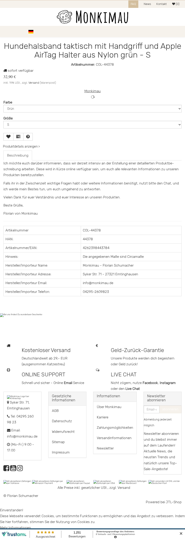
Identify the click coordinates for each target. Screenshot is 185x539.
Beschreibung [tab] (17, 155)
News (147, 4)
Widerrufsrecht (63, 432)
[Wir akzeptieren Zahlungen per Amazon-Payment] (49, 482)
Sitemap (58, 442)
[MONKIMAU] (92, 17)
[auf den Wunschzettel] (8, 137)
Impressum (61, 452)
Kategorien (16, 31)
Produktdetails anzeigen (21, 146)
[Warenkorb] (179, 31)
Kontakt (161, 4)
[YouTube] (13, 469)
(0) (177, 4)
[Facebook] (6, 469)
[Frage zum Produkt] (28, 137)
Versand (33, 82)
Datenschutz (62, 421)
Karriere (102, 417)
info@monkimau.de (22, 436)
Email (68, 383)
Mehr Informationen (15, 528)
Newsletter (105, 448)
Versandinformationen (114, 438)
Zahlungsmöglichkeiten (115, 428)
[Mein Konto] (171, 31)
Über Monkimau (109, 407)
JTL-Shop (174, 502)
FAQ (133, 4)
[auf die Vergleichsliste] (18, 137)
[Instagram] (20, 469)
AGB (55, 411)
